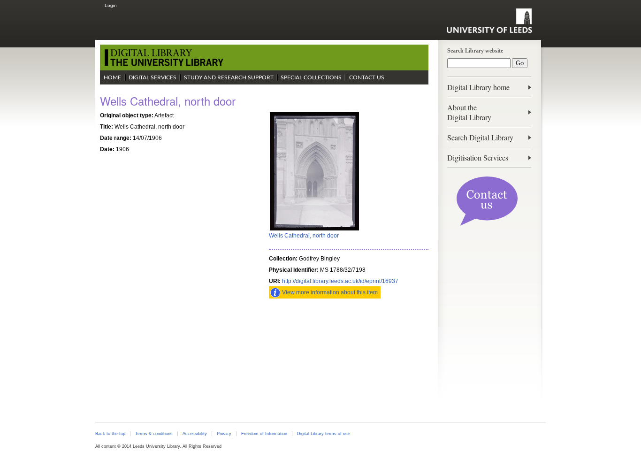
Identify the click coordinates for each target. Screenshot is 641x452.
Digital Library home (478, 87)
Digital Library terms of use (323, 433)
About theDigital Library (469, 112)
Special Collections (311, 77)
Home (112, 77)
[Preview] (314, 229)
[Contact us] (487, 224)
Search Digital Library (480, 137)
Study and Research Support (229, 77)
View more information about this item (330, 292)
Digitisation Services (477, 157)
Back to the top (110, 433)
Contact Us (366, 77)
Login (111, 5)
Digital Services (152, 77)
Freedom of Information (264, 433)
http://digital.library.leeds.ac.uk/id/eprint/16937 (340, 281)
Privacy (224, 433)
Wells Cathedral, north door (304, 235)
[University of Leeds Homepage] (489, 20)
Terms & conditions (154, 433)
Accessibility (195, 433)
